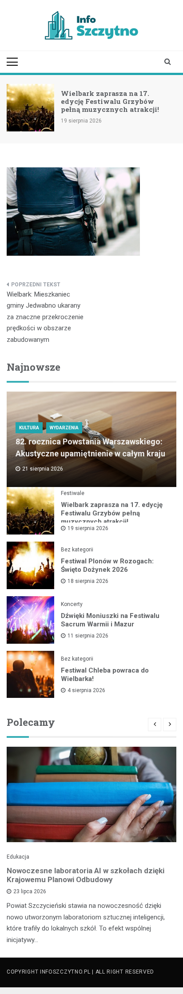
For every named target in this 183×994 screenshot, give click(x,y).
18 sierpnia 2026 (88, 581)
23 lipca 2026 (29, 891)
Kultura (29, 427)
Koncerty (72, 604)
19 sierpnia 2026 (88, 528)
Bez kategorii (77, 550)
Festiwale (72, 493)
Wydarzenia (64, 427)
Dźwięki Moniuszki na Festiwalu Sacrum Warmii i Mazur (110, 620)
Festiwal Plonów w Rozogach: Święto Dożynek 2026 (107, 565)
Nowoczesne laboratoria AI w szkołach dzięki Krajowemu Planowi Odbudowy (85, 875)
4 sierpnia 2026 (86, 690)
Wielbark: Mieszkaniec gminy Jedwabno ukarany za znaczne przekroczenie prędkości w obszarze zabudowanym (45, 317)
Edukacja (18, 857)
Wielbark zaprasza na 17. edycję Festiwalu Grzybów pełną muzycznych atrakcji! (110, 101)
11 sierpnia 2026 (88, 636)
